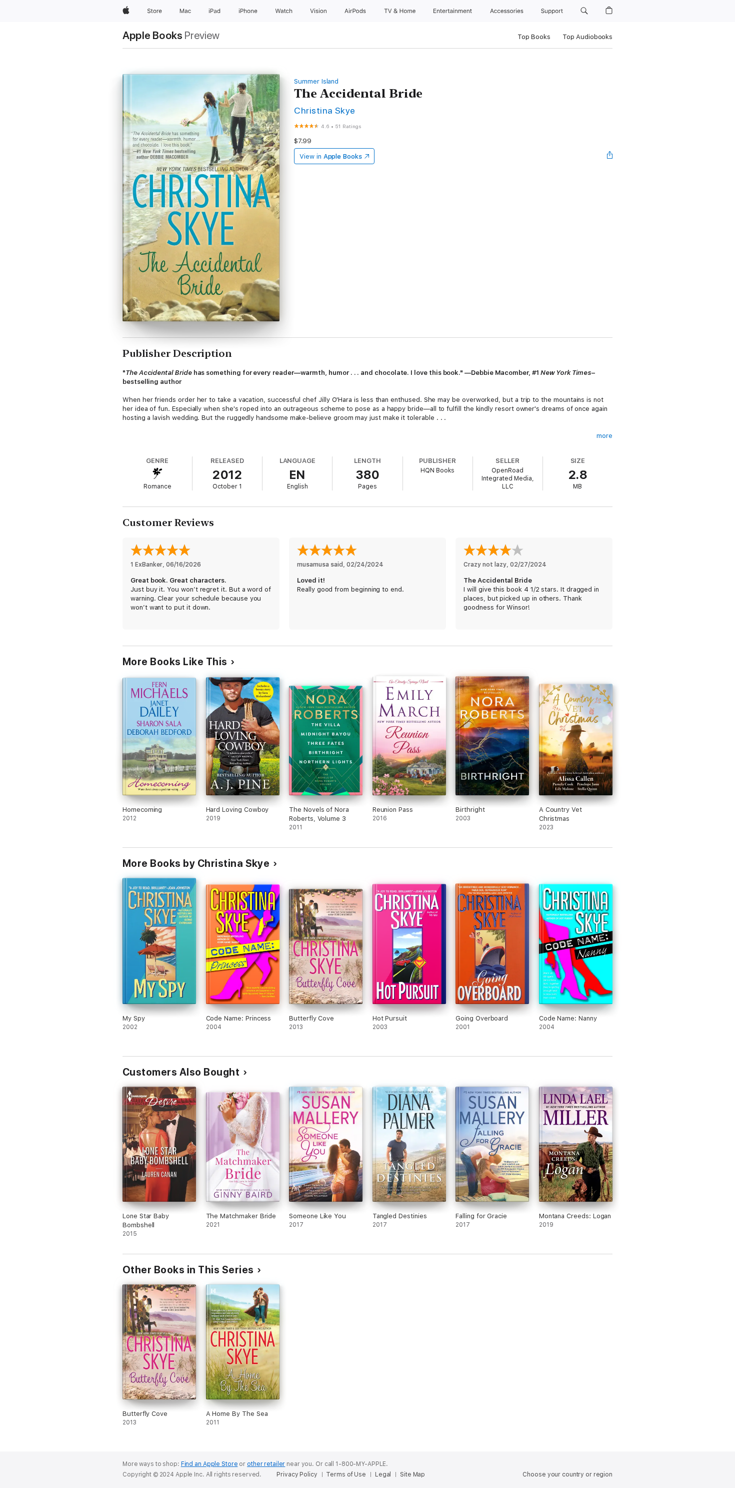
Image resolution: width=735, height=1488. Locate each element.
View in (331, 156)
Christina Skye (325, 110)
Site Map (412, 1474)
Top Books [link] (534, 37)
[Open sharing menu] (610, 156)
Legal (383, 1474)
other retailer (266, 1463)
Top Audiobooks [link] (587, 37)
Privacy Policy (296, 1474)
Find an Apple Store (209, 1463)
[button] (584, 11)
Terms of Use (346, 1474)
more (604, 435)
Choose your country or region (567, 1474)
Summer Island (316, 81)
